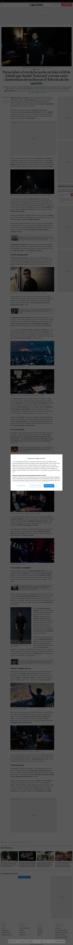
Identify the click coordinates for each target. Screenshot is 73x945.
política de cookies (48, 470)
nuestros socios (33, 461)
